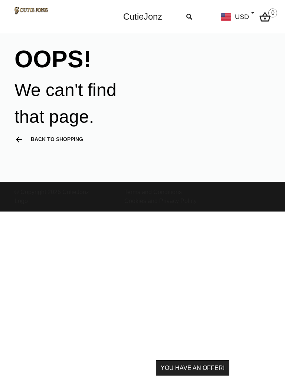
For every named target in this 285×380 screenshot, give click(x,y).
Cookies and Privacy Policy (160, 201)
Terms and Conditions (153, 192)
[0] (265, 16)
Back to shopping (57, 139)
